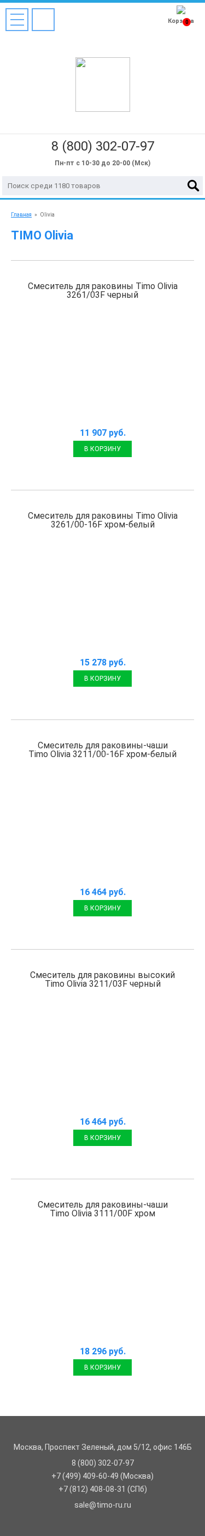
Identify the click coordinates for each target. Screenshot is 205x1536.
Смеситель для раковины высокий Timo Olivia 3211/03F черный (102, 979)
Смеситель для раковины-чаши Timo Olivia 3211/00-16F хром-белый (102, 749)
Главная (21, 215)
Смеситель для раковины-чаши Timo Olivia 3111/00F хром (103, 1209)
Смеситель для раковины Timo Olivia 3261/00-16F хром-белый (103, 520)
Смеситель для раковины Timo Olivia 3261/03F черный (103, 290)
